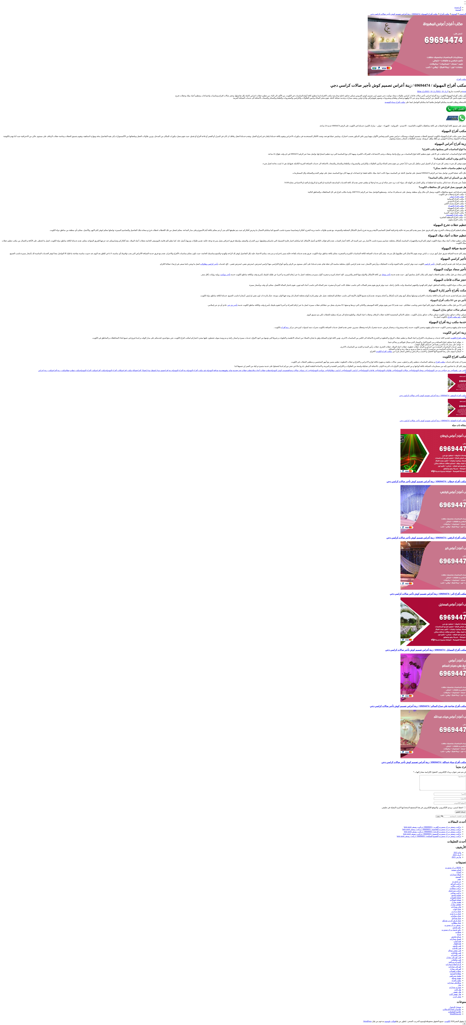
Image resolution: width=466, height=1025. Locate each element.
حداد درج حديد (455, 914)
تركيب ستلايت (455, 888)
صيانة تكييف (456, 937)
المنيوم (458, 877)
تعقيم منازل (456, 902)
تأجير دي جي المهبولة (436, 370)
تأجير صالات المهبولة (404, 370)
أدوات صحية (456, 870)
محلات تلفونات (455, 971)
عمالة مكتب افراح (129, 370)
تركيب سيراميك (455, 891)
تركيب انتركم (456, 884)
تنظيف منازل (456, 904)
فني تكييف (457, 946)
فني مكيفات (456, 960)
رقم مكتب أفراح (454, 317)
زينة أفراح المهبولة (179, 370)
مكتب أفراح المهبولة (88, 370)
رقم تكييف (457, 927)
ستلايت (458, 932)
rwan (464, 91)
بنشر (459, 879)
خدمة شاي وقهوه (230, 370)
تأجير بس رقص (460, 370)
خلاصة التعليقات (454, 1012)
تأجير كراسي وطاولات (209, 264)
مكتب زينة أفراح (59, 370)
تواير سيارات (456, 907)
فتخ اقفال (457, 944)
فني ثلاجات (456, 948)
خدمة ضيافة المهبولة (215, 370)
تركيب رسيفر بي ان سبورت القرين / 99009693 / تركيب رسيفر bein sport (432, 827)
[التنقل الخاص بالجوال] (465, 1)
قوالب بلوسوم (390, 1021)
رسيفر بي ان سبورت (453, 925)
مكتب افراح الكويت (458, 338)
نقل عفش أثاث (455, 994)
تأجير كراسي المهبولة (353, 370)
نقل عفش (457, 992)
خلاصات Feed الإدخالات (452, 1009)
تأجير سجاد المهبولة (420, 370)
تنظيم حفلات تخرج (244, 370)
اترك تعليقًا (421, 91)
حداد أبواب (457, 909)
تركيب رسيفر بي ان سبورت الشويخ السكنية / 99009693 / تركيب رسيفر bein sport (429, 836)
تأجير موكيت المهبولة (320, 370)
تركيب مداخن (455, 893)
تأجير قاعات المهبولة (370, 370)
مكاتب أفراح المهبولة (114, 370)
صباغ (459, 934)
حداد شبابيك (456, 918)
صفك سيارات (150, 370)
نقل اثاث (457, 990)
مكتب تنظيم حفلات (73, 370)
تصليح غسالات (455, 900)
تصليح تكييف (456, 895)
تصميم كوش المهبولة (279, 370)
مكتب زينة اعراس (45, 370)
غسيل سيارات (455, 939)
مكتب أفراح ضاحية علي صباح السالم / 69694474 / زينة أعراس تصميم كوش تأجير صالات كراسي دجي (418, 706)
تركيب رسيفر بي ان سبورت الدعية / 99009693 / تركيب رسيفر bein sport (432, 832)
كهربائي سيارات (455, 967)
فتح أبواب (457, 941)
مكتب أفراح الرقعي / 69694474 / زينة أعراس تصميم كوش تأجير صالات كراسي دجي (426, 537)
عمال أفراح (141, 370)
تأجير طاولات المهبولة (387, 370)
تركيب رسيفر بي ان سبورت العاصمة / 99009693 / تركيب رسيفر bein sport (431, 829)
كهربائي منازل (455, 969)
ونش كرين (457, 997)
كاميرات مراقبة (455, 962)
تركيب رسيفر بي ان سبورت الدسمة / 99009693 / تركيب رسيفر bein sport (432, 834)
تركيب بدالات (456, 886)
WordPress (367, 1021)
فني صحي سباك (454, 951)
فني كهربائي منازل (453, 957)
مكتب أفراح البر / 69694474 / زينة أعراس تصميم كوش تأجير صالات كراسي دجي (428, 593)
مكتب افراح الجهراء (456, 206)
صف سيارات (159, 370)
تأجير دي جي (232, 305)
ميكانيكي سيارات (454, 983)
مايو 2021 (457, 852)
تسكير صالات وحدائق (296, 370)
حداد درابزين (456, 911)
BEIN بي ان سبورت (453, 868)
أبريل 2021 (457, 855)
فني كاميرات (456, 955)
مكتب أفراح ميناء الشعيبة (395, 102)
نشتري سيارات (455, 987)
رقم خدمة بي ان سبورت (451, 930)
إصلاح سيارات (455, 875)
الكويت (447, 1021)
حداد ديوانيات (456, 916)
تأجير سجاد (386, 275)
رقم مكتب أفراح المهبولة (197, 370)
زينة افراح (168, 370)
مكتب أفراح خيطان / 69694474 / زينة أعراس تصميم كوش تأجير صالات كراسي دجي (426, 481)
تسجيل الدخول (455, 1007)
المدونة (458, 10)
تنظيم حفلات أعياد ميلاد (261, 370)
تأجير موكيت (225, 275)
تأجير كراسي (429, 264)
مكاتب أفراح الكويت (384, 351)
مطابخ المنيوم (455, 974)
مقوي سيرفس (455, 976)
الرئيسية (457, 7)
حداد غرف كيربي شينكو (451, 921)
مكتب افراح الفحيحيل (454, 215)
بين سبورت (456, 881)
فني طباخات (456, 953)
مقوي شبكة (456, 978)
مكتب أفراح (461, 79)
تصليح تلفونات (455, 898)
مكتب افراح (440, 362)
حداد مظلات (456, 923)
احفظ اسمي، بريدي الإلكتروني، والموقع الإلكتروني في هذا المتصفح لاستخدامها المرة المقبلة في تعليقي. (422, 807)
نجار (459, 985)
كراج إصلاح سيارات (453, 964)
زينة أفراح (285, 327)
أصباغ (459, 872)
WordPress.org (455, 1014)
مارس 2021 (456, 857)
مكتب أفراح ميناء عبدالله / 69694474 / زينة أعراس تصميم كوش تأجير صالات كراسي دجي (423, 762)
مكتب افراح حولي (457, 197)
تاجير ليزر (308, 370)
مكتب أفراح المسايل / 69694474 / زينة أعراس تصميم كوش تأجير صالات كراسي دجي (425, 650)
